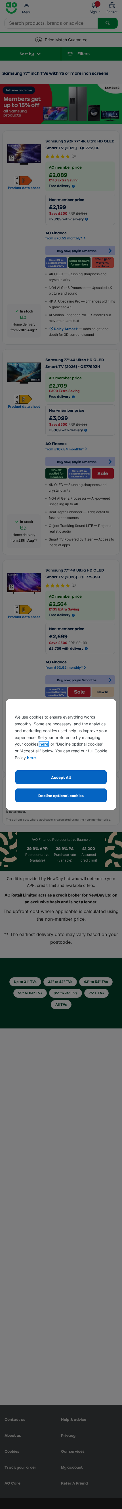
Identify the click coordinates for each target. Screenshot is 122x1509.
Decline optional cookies (61, 795)
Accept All (61, 777)
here (43, 744)
